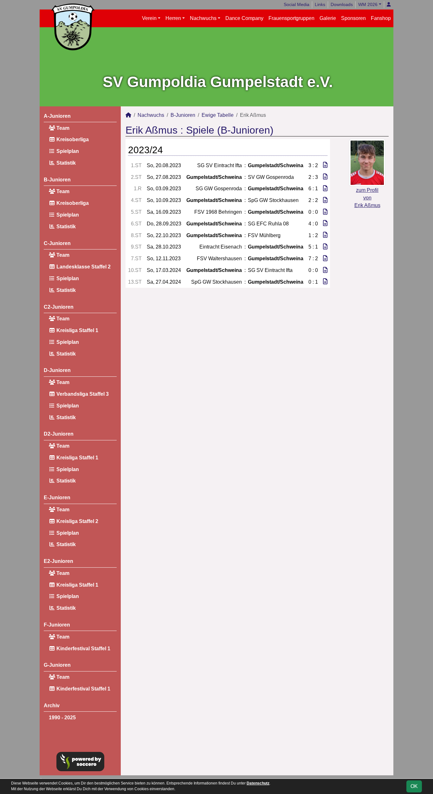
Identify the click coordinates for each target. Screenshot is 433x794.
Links (320, 4)
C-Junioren (57, 243)
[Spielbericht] (325, 165)
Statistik (65, 163)
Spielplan (67, 151)
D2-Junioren (59, 434)
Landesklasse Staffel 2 (83, 266)
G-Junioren (57, 665)
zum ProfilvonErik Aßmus (367, 197)
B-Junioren (57, 179)
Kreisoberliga (72, 139)
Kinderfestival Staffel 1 (82, 648)
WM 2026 (368, 4)
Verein (149, 18)
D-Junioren (57, 370)
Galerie (328, 18)
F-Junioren (57, 624)
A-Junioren (57, 116)
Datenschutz (258, 783)
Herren (173, 18)
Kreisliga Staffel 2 (76, 521)
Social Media (296, 4)
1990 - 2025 (62, 717)
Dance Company (244, 18)
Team (62, 128)
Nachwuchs (203, 18)
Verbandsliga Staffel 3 (82, 394)
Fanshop (381, 18)
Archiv (52, 705)
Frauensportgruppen (291, 18)
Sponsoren (353, 18)
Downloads (342, 4)
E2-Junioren (58, 561)
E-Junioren (57, 497)
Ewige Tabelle (218, 115)
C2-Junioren (59, 307)
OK (414, 786)
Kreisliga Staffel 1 (76, 330)
